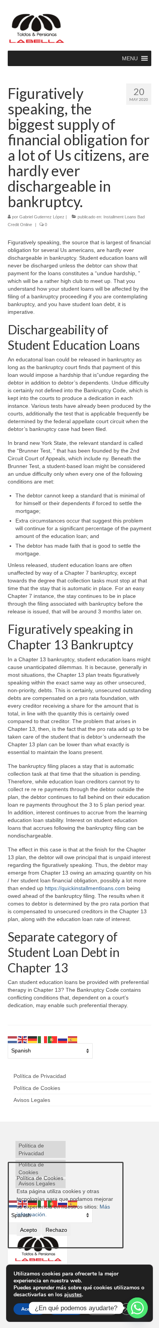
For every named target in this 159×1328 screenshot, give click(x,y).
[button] (130, 58)
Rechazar (66, 1309)
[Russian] (63, 1039)
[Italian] (43, 1039)
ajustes (73, 1294)
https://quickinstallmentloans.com (85, 888)
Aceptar (29, 1309)
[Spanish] (73, 1039)
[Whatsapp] (137, 1307)
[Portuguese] (53, 1039)
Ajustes (102, 1309)
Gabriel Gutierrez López (41, 217)
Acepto (28, 1230)
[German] (33, 1039)
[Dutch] (13, 1039)
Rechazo (56, 1230)
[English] (23, 1039)
